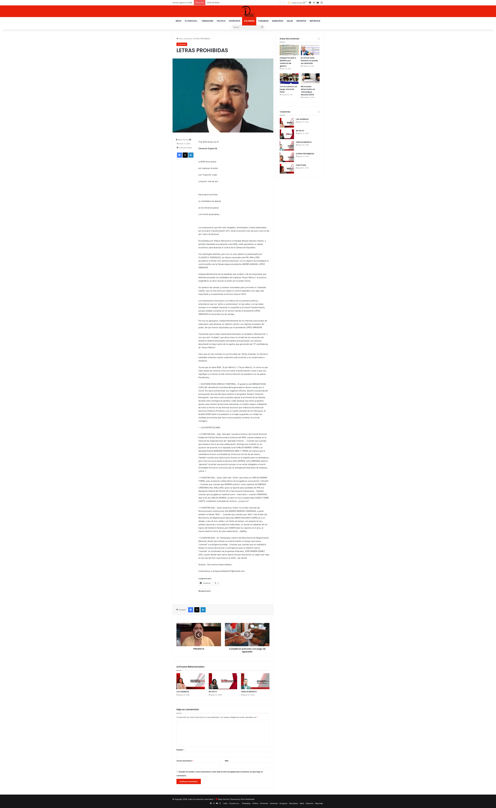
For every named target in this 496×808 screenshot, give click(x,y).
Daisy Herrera (183, 140)
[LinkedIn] (190, 155)
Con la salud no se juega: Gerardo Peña (288, 89)
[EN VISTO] (223, 681)
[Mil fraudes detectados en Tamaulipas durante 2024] (310, 78)
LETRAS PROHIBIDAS (305, 153)
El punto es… (191, 21)
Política (221, 21)
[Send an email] (190, 140)
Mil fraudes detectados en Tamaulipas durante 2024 (308, 90)
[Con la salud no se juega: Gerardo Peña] (289, 78)
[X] (185, 155)
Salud (290, 21)
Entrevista (234, 21)
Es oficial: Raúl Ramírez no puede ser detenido (309, 61)
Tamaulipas (207, 21)
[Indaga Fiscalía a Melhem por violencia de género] (289, 50)
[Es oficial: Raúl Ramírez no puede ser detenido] (310, 50)
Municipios (277, 21)
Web (226, 761)
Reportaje (315, 21)
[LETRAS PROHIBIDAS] (287, 157)
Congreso (263, 21)
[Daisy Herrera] (248, 11)
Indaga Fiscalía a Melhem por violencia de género (288, 62)
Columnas (249, 21)
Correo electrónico (184, 761)
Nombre (180, 750)
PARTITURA (301, 165)
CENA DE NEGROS (249, 691)
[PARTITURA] (287, 169)
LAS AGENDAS (182, 691)
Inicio (178, 21)
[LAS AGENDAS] (190, 681)
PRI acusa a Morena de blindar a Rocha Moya (225, 3)
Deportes (301, 21)
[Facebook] (179, 155)
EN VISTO (213, 691)
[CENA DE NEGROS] (255, 681)
